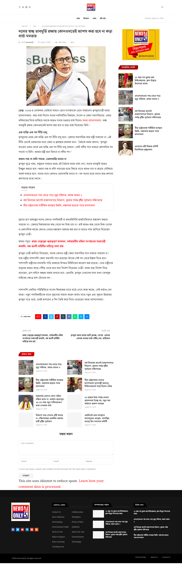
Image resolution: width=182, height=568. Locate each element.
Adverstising (57, 522)
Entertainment (78, 537)
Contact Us (56, 512)
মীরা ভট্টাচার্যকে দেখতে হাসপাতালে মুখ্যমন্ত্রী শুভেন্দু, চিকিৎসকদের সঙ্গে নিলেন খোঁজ (98, 383)
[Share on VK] (69, 316)
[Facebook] (20, 7)
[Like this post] (39, 316)
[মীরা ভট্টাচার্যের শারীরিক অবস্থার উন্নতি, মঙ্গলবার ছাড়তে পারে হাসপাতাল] (26, 384)
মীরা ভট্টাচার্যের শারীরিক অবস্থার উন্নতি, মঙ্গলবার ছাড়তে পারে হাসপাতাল (59, 205)
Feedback (75, 527)
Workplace (76, 517)
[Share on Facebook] (45, 316)
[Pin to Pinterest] (57, 316)
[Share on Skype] (80, 316)
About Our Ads (78, 532)
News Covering (58, 542)
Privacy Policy (77, 522)
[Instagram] (26, 7)
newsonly (30, 42)
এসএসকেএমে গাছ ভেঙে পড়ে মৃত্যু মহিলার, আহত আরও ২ (52, 195)
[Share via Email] (86, 316)
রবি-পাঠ (103, 18)
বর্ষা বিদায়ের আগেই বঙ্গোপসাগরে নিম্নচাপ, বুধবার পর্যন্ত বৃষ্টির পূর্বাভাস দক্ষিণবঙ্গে (62, 200)
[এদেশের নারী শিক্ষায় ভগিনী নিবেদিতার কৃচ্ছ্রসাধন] (125, 148)
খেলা (94, 18)
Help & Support (58, 537)
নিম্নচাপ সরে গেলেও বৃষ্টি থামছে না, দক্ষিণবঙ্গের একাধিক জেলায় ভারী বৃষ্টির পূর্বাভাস (49, 418)
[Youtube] (30, 7)
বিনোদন (86, 18)
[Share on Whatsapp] (75, 316)
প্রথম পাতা (25, 26)
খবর (78, 18)
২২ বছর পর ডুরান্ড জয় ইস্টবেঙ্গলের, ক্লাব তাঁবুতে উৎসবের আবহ (145, 80)
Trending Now (58, 547)
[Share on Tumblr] (63, 316)
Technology (76, 542)
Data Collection (58, 517)
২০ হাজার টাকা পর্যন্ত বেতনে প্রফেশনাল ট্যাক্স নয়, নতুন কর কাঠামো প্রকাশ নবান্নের (97, 400)
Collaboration (77, 512)
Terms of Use (57, 532)
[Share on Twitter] (51, 316)
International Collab (60, 527)
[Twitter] (23, 7)
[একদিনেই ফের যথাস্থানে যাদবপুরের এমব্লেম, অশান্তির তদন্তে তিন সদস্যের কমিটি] (74, 419)
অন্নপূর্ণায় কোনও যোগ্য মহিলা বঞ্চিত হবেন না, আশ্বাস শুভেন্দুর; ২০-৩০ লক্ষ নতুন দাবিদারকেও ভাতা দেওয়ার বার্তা (50, 400)
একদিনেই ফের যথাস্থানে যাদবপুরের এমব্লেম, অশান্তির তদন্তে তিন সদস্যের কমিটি (97, 418)
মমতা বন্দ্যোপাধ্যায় (92, 120)
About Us (154, 557)
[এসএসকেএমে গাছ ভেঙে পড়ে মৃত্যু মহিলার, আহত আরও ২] (26, 367)
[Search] (162, 7)
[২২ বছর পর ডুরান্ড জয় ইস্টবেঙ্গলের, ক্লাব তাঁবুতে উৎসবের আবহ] (125, 80)
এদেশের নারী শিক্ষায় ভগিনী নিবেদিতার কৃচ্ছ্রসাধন (146, 148)
